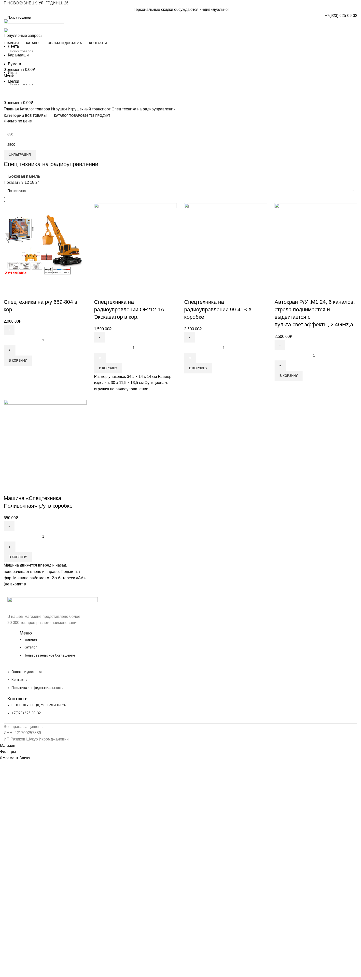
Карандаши (18, 55)
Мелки (13, 81)
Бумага (14, 64)
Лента (13, 46)
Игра (12, 72)
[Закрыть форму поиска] (6, 6)
